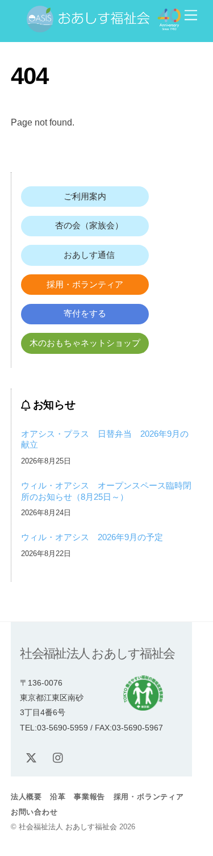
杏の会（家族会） (85, 225)
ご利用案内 (85, 196)
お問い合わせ (34, 812)
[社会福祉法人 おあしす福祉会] (104, 27)
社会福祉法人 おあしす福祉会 (68, 826)
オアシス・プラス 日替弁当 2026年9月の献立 (105, 439)
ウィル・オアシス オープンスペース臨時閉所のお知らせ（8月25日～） (106, 491)
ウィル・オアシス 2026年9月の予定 (92, 537)
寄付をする (85, 313)
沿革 (58, 796)
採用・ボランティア (85, 284)
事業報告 (89, 796)
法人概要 (26, 796)
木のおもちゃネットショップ (85, 343)
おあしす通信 (85, 255)
